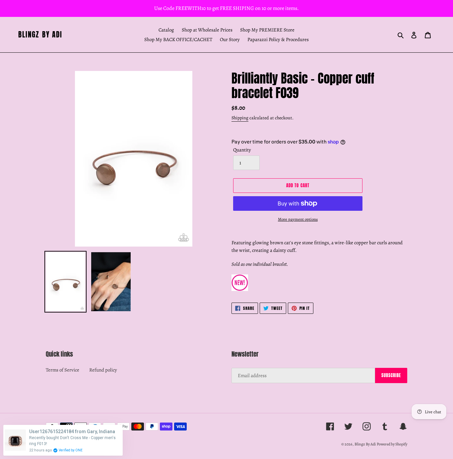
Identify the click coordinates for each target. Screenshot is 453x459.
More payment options (298, 219)
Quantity (242, 149)
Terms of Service (62, 370)
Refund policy (103, 370)
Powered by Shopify (392, 444)
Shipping (239, 118)
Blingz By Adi (40, 34)
